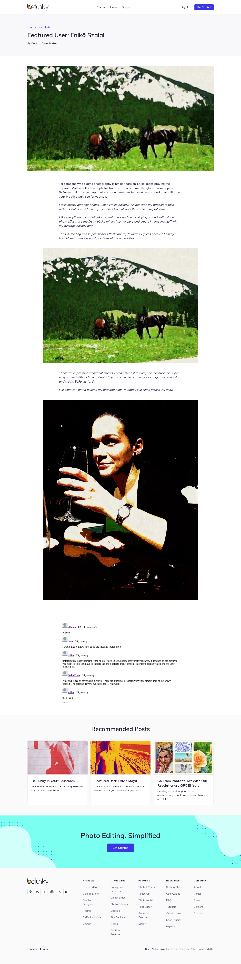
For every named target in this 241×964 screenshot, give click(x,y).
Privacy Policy (188, 949)
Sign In (185, 7)
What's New (173, 913)
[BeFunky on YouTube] (66, 892)
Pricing (87, 910)
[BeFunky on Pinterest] (30, 892)
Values (197, 893)
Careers (198, 906)
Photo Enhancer (120, 904)
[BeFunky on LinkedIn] (59, 892)
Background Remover (117, 889)
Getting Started (175, 887)
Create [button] (101, 7)
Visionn (87, 923)
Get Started (204, 7)
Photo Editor (90, 887)
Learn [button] (113, 7)
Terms (174, 949)
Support (126, 7)
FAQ (168, 900)
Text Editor (144, 906)
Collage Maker (91, 893)
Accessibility (206, 949)
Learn (30, 27)
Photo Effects (146, 887)
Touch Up (144, 893)
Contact (198, 913)
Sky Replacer (118, 917)
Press (197, 900)
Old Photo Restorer (116, 932)
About (197, 887)
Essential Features (143, 915)
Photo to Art (145, 900)
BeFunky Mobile (92, 917)
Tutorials (171, 906)
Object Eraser (118, 897)
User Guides (173, 893)
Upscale (115, 910)
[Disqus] (120, 662)
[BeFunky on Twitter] (37, 892)
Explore (170, 926)
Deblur (114, 923)
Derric (34, 43)
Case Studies (44, 27)
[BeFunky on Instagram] (52, 892)
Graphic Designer (88, 902)
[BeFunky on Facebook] (45, 892)
